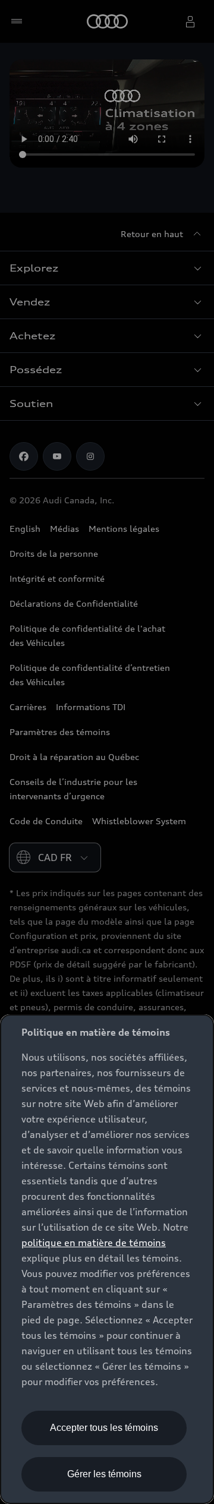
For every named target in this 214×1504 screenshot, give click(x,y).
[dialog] (107, 1259)
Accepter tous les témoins (104, 1428)
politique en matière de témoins (93, 1242)
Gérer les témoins (104, 1474)
